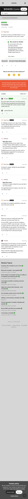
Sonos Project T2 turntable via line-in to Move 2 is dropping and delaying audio (14, 275)
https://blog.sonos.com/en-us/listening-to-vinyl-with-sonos (12, 251)
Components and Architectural (9, 18)
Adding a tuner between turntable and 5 (11, 297)
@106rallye (6, 152)
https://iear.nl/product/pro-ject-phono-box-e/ (15, 48)
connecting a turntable (7, 313)
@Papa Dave (4, 243)
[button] (2, 9)
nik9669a (6, 138)
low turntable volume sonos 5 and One (11, 293)
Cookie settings (16, 325)
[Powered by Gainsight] (14, 322)
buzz (5, 215)
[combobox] (14, 13)
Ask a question (4, 267)
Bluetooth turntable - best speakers (10, 270)
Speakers (3, 299)
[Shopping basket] (25, 3)
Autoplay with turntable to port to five (11, 266)
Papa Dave (6, 32)
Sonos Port (4, 61)
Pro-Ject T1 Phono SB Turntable (17, 61)
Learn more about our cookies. (17, 489)
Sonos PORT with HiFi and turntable (10, 308)
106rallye (6, 98)
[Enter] (2, 13)
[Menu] (2, 3)
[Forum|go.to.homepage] (11, 9)
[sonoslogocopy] (14, 3)
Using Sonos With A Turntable (8, 272)
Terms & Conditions (6, 325)
